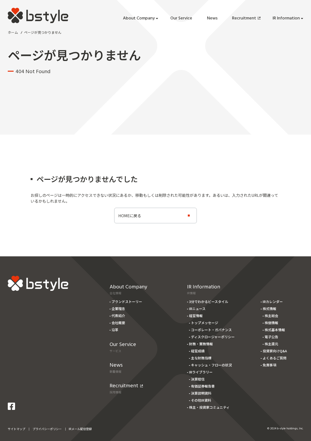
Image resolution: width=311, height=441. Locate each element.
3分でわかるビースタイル (208, 301)
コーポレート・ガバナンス (211, 329)
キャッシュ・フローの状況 (211, 365)
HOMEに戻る (129, 215)
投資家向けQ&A (275, 350)
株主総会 (271, 315)
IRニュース (197, 308)
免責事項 (269, 365)
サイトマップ (16, 429)
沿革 (115, 329)
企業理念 (118, 308)
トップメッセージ (204, 322)
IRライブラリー (201, 372)
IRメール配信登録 (80, 429)
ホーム (13, 32)
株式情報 (269, 308)
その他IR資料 (201, 400)
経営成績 (198, 350)
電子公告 (271, 336)
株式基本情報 (275, 329)
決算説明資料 (201, 393)
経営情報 (196, 315)
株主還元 (271, 343)
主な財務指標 (201, 357)
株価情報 (271, 322)
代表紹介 (118, 315)
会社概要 (118, 322)
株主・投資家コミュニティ (209, 407)
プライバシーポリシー (47, 429)
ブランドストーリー (127, 301)
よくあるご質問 (274, 357)
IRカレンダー (273, 301)
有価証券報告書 (203, 386)
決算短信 (198, 379)
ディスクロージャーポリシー (213, 336)
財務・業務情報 (201, 343)
